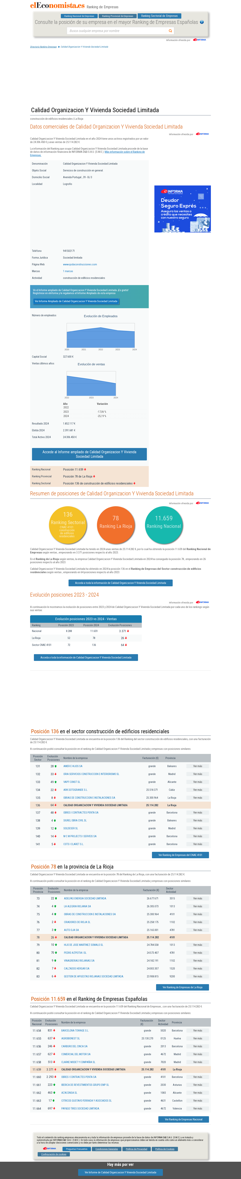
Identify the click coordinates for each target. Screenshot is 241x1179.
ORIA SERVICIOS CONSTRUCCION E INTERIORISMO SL (91, 774)
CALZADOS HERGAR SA (76, 968)
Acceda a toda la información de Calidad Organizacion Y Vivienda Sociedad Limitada (120, 583)
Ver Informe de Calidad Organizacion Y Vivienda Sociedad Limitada (120, 1172)
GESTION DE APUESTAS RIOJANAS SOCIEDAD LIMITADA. (94, 976)
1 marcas (68, 271)
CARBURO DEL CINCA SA (74, 1046)
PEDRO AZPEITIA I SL (75, 952)
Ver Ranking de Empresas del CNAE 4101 (180, 855)
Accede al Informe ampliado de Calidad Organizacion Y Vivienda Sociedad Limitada (89, 454)
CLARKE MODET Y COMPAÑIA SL (78, 1062)
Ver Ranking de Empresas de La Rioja (182, 987)
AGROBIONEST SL (70, 1038)
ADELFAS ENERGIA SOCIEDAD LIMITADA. (85, 898)
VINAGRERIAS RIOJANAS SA (79, 960)
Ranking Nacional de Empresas (79, 16)
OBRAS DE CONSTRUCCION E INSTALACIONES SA (89, 797)
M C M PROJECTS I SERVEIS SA (80, 836)
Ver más (197, 766)
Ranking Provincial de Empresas (117, 16)
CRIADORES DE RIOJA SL (77, 922)
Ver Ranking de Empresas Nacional (183, 1119)
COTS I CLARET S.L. (73, 844)
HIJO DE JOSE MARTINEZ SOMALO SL (83, 944)
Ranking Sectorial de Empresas (159, 16)
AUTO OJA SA (71, 930)
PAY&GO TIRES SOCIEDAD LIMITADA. (80, 1108)
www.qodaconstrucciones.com (80, 264)
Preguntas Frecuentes (76, 1149)
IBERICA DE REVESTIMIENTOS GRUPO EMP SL (85, 1084)
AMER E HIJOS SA (72, 766)
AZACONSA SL (69, 1092)
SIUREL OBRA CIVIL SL (75, 820)
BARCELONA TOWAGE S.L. (75, 1030)
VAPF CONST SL (71, 781)
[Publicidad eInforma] (182, 231)
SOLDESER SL (70, 828)
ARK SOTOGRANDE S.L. (75, 789)
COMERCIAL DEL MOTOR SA (76, 1054)
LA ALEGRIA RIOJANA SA (77, 906)
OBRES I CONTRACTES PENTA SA (80, 812)
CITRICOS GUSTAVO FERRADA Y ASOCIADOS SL (86, 1100)
